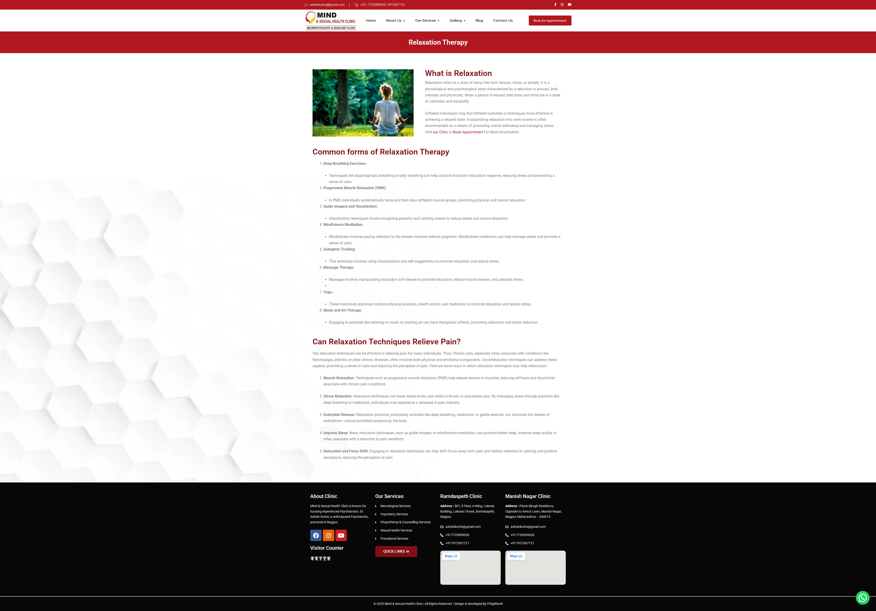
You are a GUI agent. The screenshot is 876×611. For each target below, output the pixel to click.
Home (371, 20)
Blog (479, 20)
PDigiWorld (495, 604)
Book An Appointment (550, 20)
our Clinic (440, 132)
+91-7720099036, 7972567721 (382, 5)
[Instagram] (328, 535)
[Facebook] (316, 535)
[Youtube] (341, 535)
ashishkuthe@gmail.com (327, 5)
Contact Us (503, 20)
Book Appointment (468, 132)
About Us (394, 20)
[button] (863, 598)
